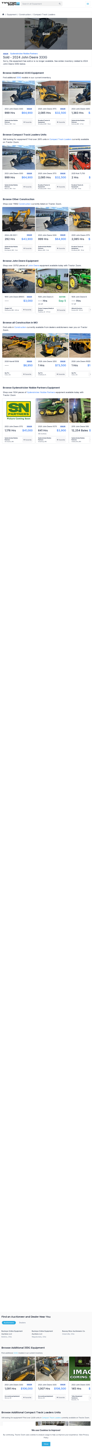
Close (46, 1444)
